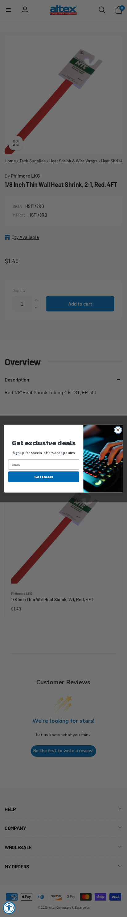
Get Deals (43, 476)
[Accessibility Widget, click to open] (9, 908)
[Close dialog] (117, 429)
